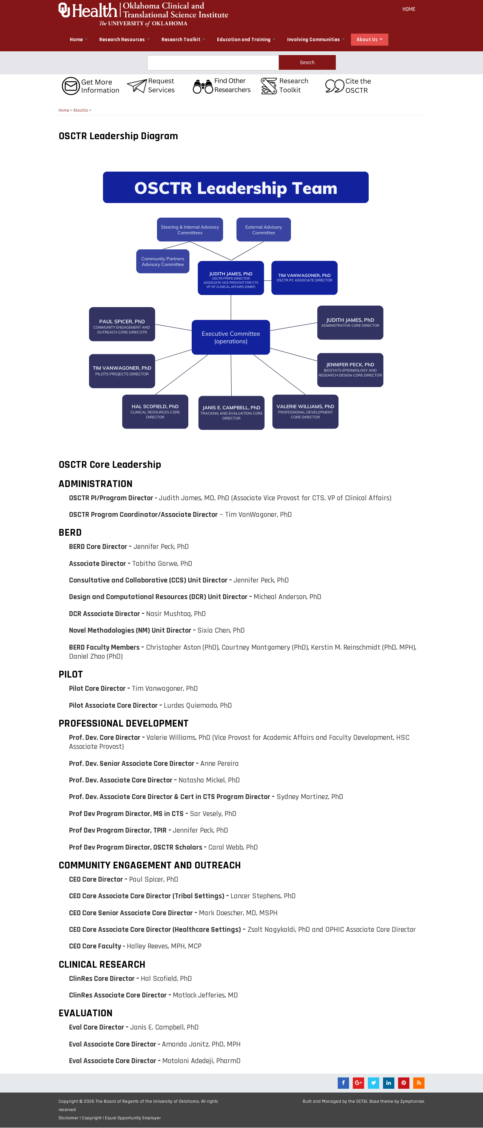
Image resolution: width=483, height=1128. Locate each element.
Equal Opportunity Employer (133, 1118)
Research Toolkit (182, 39)
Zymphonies (412, 1101)
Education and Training (244, 39)
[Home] (143, 13)
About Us (368, 39)
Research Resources (122, 39)
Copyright (92, 1118)
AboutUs (80, 110)
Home (409, 9)
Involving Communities (314, 39)
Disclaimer (68, 1118)
